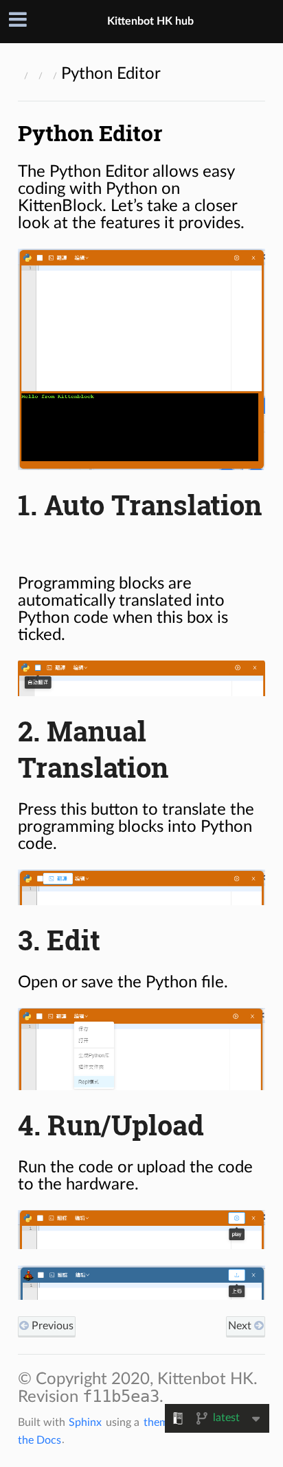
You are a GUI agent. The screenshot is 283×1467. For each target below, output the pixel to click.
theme (159, 1422)
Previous (51, 1325)
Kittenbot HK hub (150, 21)
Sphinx (85, 1422)
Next (241, 1325)
